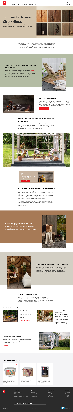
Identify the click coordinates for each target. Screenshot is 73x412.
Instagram (67, 393)
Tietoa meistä (33, 1)
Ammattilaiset (20, 1)
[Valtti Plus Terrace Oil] (11, 374)
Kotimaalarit (14, 1)
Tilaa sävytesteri (43, 109)
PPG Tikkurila (50, 396)
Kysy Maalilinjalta (34, 393)
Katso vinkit (57, 326)
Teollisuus (27, 1)
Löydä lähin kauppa (66, 4)
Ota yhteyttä (33, 392)
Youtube (67, 396)
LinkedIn (67, 398)
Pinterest (67, 395)
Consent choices (34, 408)
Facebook (67, 392)
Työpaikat (49, 392)
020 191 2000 (18, 395)
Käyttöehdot (33, 395)
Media (49, 395)
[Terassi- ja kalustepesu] (45, 374)
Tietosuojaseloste (34, 396)
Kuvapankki (33, 397)
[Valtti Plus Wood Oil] (28, 374)
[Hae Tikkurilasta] (69, 2)
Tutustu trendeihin (24, 320)
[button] (67, 2)
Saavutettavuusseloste (35, 399)
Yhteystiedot (50, 393)
